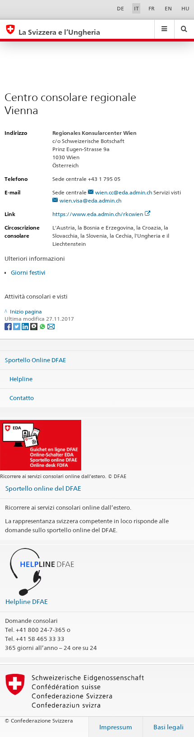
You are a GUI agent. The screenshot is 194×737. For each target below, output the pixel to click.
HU (185, 8)
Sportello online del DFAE (43, 488)
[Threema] (34, 325)
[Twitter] (17, 325)
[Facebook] (9, 325)
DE (120, 8)
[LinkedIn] (26, 325)
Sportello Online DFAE (35, 360)
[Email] (51, 325)
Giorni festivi (28, 272)
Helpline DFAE (26, 601)
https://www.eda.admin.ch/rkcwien (97, 214)
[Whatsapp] (43, 325)
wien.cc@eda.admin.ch (123, 192)
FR (151, 8)
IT (136, 8)
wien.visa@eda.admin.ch (90, 200)
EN (168, 8)
